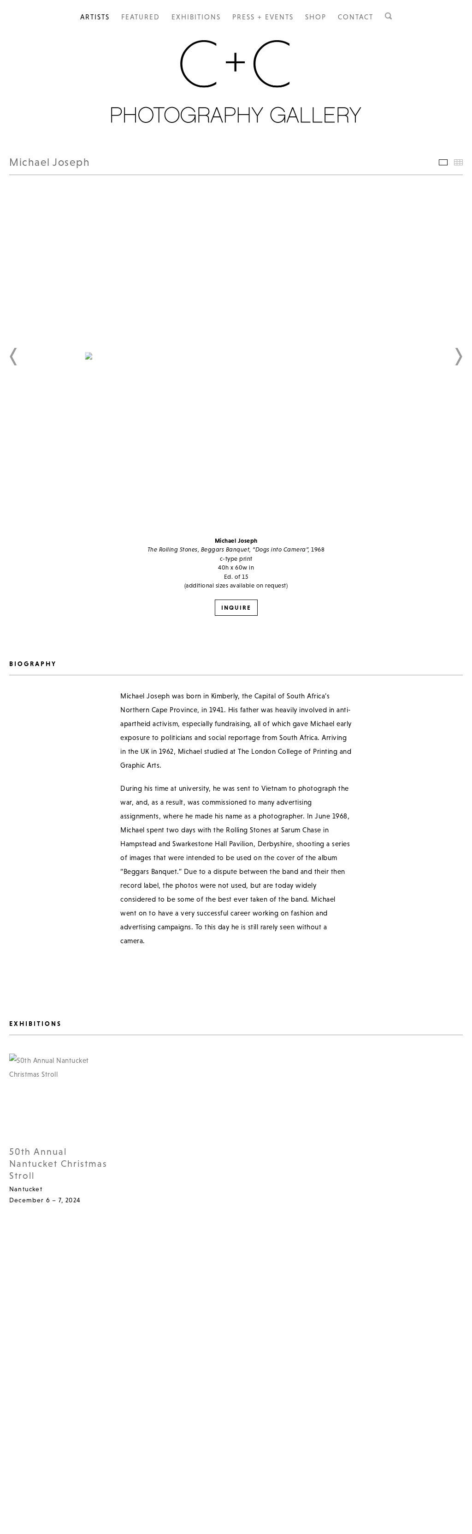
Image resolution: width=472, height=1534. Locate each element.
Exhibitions (196, 17)
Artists (95, 17)
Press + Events (263, 17)
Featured (140, 17)
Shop (315, 17)
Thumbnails (458, 162)
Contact (355, 17)
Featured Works (443, 162)
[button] (13, 356)
